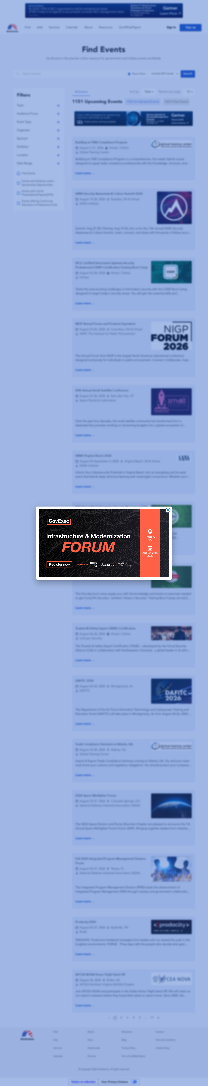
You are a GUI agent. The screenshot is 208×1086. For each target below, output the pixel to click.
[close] (168, 510)
